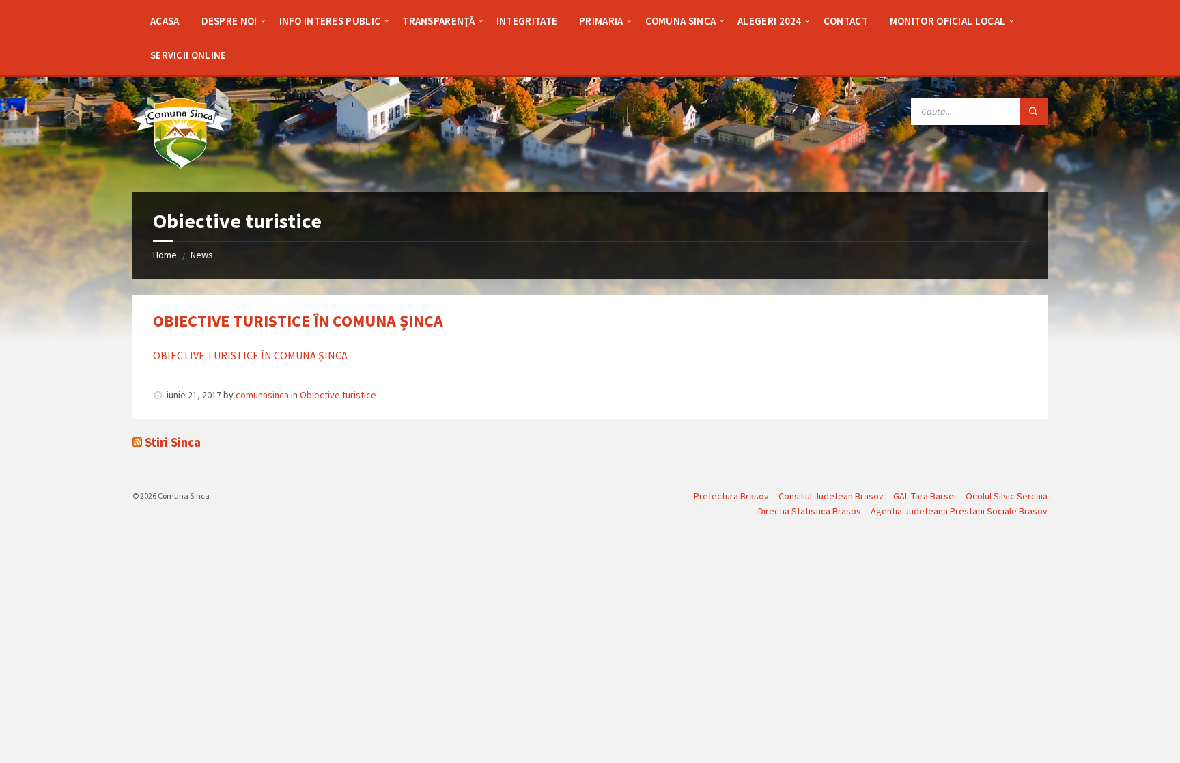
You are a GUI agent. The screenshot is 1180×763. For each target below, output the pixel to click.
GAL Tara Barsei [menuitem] (924, 496)
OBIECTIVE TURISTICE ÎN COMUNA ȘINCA (298, 320)
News (202, 255)
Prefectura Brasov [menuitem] (731, 496)
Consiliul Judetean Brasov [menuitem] (831, 496)
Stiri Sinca (173, 442)
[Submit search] (1034, 111)
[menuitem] (165, 20)
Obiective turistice (338, 395)
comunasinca (262, 395)
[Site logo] (180, 165)
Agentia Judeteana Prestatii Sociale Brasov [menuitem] (959, 511)
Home (165, 255)
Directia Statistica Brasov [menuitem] (809, 511)
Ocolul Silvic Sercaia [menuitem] (1007, 496)
